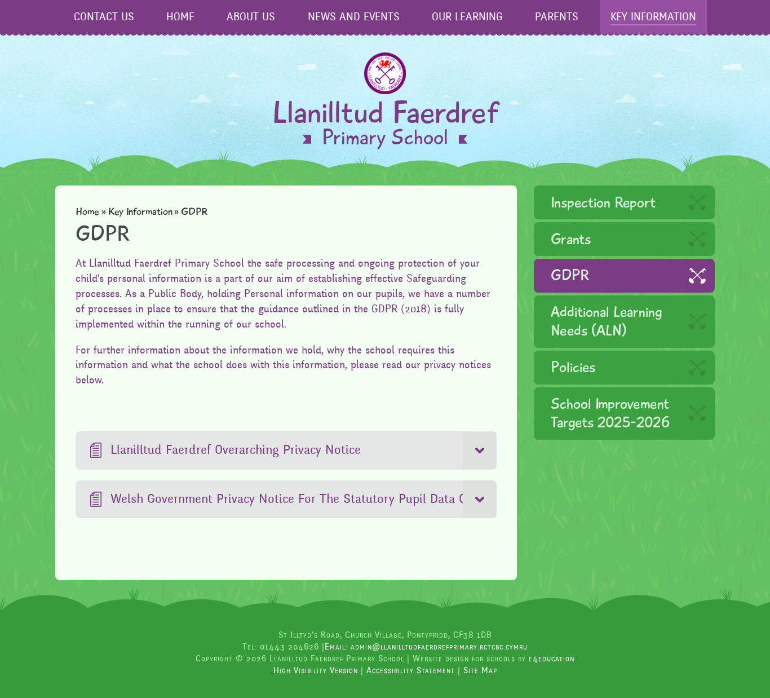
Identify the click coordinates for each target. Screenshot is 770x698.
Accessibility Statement (410, 670)
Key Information (140, 211)
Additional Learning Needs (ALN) (606, 321)
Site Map (480, 670)
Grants (571, 239)
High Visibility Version (315, 670)
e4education (551, 658)
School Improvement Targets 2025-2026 (610, 413)
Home (87, 211)
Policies (573, 367)
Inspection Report (603, 202)
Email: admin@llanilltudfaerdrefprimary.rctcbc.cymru (426, 647)
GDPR (570, 275)
